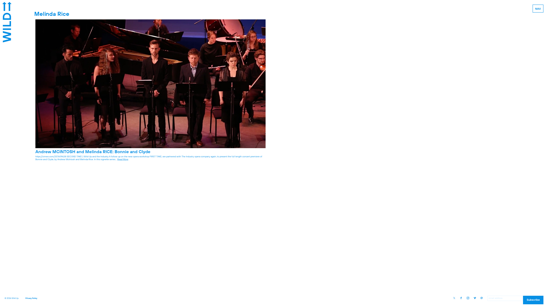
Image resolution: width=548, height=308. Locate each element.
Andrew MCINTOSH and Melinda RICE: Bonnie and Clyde (92, 152)
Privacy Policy (31, 298)
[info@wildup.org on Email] (481, 298)
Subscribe (533, 300)
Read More (122, 159)
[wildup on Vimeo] (475, 298)
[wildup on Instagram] (468, 298)
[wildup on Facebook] (461, 298)
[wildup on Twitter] (454, 298)
